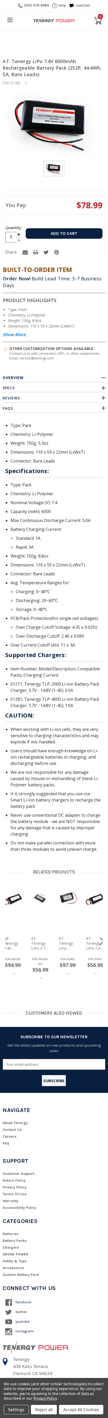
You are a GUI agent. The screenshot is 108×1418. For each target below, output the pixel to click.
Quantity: (13, 227)
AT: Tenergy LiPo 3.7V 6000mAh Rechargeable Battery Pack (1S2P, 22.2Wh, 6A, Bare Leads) (39, 943)
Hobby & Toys (14, 1261)
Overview (13, 377)
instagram (24, 1331)
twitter (21, 1312)
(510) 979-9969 (36, 5)
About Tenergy (15, 1123)
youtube (22, 1321)
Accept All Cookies (81, 1410)
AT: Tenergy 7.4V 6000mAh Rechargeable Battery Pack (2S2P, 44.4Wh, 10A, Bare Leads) (12, 943)
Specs (9, 387)
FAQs (8, 408)
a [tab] (25, 252)
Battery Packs (15, 1240)
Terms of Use (14, 1194)
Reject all (44, 1410)
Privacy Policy (14, 1187)
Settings (16, 1410)
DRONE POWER (15, 1254)
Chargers (11, 1247)
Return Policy (14, 1180)
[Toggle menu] (10, 20)
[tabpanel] (54, 169)
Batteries (11, 1234)
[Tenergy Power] (54, 21)
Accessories (13, 1268)
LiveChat (82, 5)
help (62, 5)
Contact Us (12, 1129)
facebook (23, 1302)
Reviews (11, 398)
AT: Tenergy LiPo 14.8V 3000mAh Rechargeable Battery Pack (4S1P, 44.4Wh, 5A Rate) (67, 943)
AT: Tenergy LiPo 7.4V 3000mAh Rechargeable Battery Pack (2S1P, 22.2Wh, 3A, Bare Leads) (94, 943)
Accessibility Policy (19, 1207)
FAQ (6, 1143)
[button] (101, 941)
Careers (10, 1136)
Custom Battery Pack (21, 1274)
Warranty (10, 1201)
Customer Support (18, 1173)
